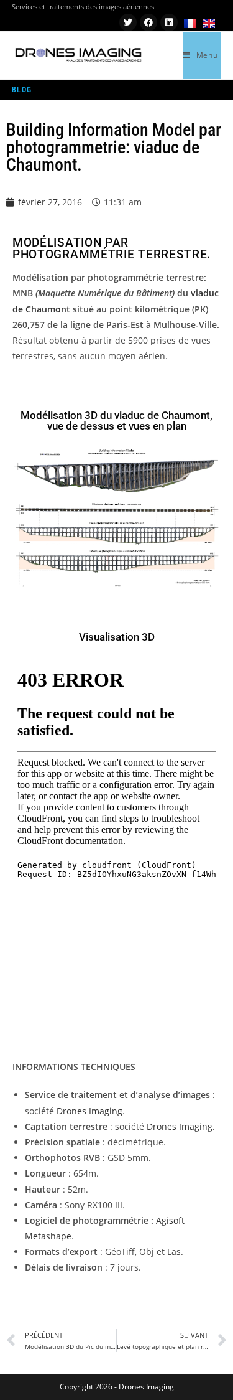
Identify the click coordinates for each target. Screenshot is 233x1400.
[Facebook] (148, 22)
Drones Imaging (89, 1111)
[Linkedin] (169, 22)
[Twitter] (128, 22)
